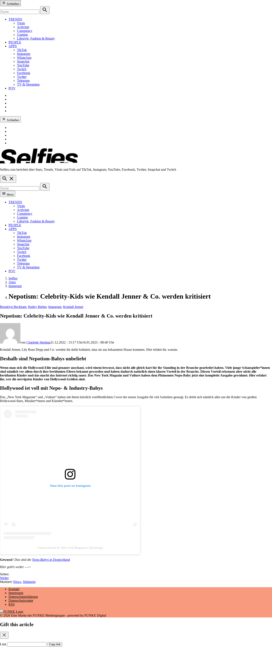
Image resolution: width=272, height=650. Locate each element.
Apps (12, 282)
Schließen (12, 4)
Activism (23, 27)
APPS (12, 46)
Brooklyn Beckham (13, 307)
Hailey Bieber (37, 307)
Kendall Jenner (73, 307)
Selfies (12, 278)
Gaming (22, 34)
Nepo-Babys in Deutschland (51, 559)
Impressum (15, 593)
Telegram (23, 80)
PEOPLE (14, 42)
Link (3, 644)
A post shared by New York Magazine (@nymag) (70, 547)
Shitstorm (29, 582)
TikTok (22, 50)
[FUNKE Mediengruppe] (11, 611)
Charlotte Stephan (38, 342)
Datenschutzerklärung (23, 596)
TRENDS (15, 19)
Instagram (23, 54)
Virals (21, 23)
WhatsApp (24, 57)
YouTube (23, 65)
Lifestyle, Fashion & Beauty (36, 38)
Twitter (22, 77)
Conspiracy (24, 31)
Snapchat (23, 61)
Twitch (21, 69)
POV (12, 88)
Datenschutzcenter (20, 600)
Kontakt (13, 589)
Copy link (55, 644)
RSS (11, 604)
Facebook (23, 73)
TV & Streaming (28, 84)
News (17, 582)
